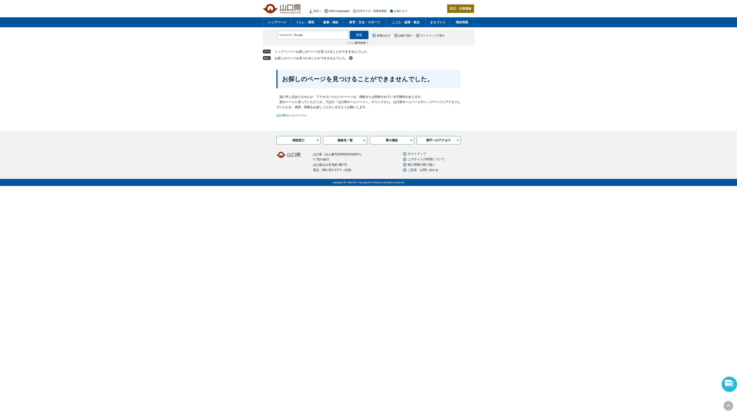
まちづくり (437, 22)
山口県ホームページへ (291, 115)
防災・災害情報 (460, 8)
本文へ (317, 10)
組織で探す (405, 35)
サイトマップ (417, 154)
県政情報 (462, 22)
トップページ (277, 22)
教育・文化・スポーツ (364, 22)
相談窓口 (298, 140)
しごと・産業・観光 (406, 22)
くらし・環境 (305, 22)
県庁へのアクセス (438, 140)
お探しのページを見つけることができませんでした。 (311, 58)
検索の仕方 (383, 35)
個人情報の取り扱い (421, 164)
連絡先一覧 (345, 140)
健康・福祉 (331, 22)
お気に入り (400, 10)
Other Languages (339, 10)
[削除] (351, 58)
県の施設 (392, 140)
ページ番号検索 (356, 43)
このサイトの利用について (426, 159)
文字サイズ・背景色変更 (372, 10)
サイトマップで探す (433, 35)
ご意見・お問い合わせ (423, 170)
